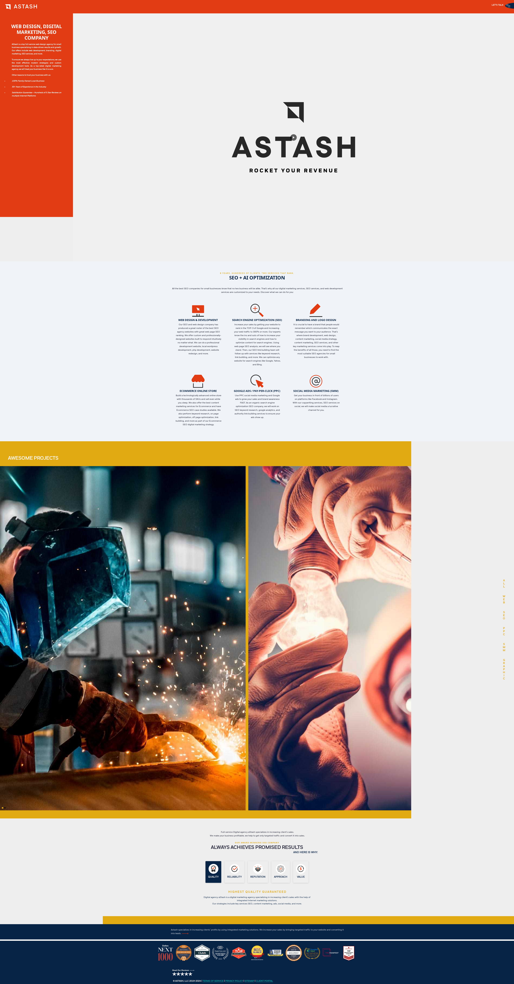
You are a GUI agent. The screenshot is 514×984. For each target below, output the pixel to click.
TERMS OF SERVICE (213, 981)
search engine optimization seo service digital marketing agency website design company (8, 7)
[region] (257, 953)
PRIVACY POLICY (234, 981)
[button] (2, 808)
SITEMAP (249, 981)
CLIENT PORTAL (264, 981)
